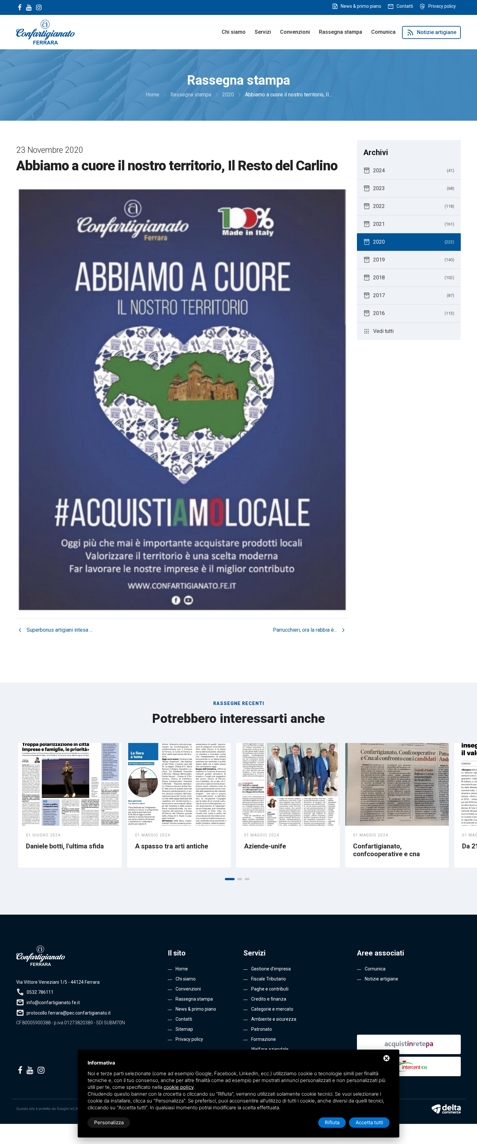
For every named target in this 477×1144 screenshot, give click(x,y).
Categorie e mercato (272, 1009)
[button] (230, 879)
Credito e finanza (268, 999)
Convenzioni (295, 32)
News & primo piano (361, 6)
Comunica (383, 32)
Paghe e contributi (269, 989)
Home (182, 968)
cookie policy (179, 1087)
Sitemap (184, 1029)
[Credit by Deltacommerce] (446, 1109)
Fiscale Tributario (268, 978)
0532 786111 (40, 992)
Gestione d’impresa (271, 968)
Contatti (405, 6)
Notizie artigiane (431, 32)
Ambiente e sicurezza (273, 1019)
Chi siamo (234, 32)
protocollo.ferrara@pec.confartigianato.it (69, 1013)
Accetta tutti (369, 1122)
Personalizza (109, 1122)
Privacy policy (442, 6)
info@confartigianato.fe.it (53, 1002)
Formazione (263, 1039)
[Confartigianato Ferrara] (45, 32)
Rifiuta (332, 1122)
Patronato (261, 1029)
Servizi (263, 32)
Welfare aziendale (269, 1049)
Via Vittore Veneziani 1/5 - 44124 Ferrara (58, 982)
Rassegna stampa (340, 32)
